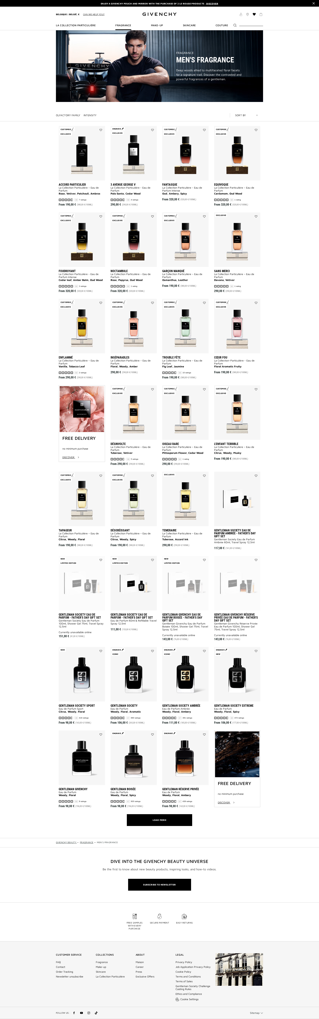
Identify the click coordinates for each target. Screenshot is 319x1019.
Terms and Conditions (188, 976)
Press (139, 971)
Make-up (101, 966)
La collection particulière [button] (76, 25)
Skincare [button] (189, 25)
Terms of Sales (184, 981)
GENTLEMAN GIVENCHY (73, 789)
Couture (222, 25)
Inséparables (120, 357)
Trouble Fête (171, 357)
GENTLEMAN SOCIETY (124, 705)
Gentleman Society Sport (77, 705)
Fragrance (185, 52)
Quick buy (88, 175)
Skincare (101, 971)
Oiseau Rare (170, 444)
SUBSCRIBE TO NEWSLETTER (159, 884)
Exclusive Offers (145, 976)
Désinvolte (118, 444)
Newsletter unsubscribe (69, 976)
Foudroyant (67, 271)
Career (140, 966)
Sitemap (255, 1012)
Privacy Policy (184, 962)
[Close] (313, 3)
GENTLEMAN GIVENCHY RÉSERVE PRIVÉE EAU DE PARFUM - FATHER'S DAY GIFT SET (236, 617)
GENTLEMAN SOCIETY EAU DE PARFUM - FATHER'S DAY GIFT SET (80, 616)
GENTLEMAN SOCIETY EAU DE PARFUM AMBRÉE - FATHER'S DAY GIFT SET (235, 533)
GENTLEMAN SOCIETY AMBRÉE (181, 705)
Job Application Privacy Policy (193, 966)
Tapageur (65, 530)
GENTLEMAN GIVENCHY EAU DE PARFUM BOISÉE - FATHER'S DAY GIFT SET (182, 617)
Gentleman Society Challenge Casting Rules (193, 988)
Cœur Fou (220, 357)
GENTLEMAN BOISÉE (123, 789)
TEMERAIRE (169, 530)
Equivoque (221, 184)
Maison (140, 962)
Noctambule (119, 271)
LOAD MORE (160, 820)
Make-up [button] (157, 25)
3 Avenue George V (123, 184)
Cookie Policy (183, 971)
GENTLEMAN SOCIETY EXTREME (233, 705)
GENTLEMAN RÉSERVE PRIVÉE (180, 789)
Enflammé (66, 357)
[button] (241, 15)
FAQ (58, 962)
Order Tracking (64, 971)
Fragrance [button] (123, 25)
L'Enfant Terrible (226, 444)
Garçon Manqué (173, 271)
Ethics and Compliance (189, 993)
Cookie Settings (189, 999)
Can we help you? (93, 14)
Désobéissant (120, 530)
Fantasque (169, 184)
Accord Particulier (72, 184)
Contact (60, 966)
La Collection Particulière (110, 976)
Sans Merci (222, 271)
